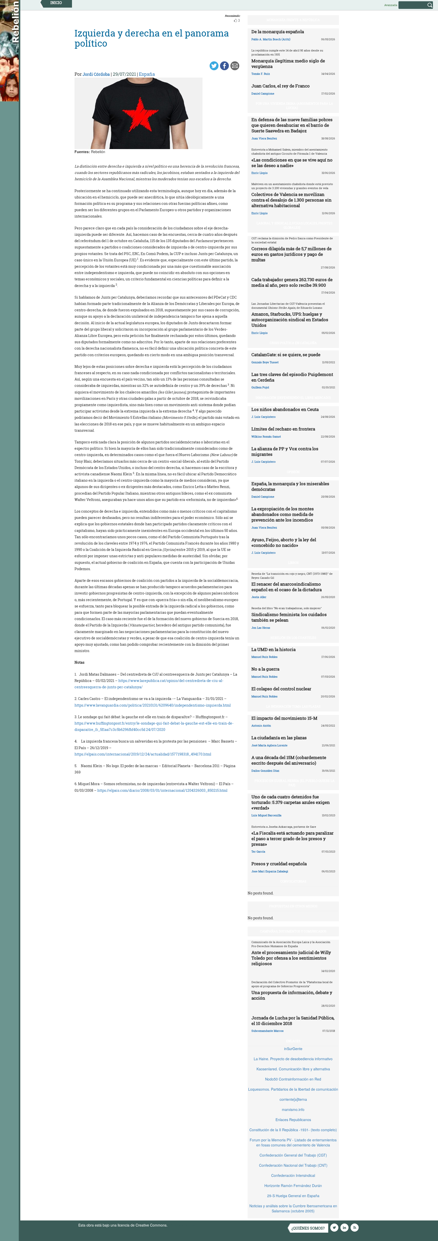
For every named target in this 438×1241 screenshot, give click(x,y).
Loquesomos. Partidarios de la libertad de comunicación (293, 1089)
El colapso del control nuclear (281, 689)
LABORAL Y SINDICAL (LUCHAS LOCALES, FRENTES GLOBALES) (294, 225)
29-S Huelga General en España (293, 1195)
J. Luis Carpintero (263, 417)
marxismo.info (293, 1109)
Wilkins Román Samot (266, 436)
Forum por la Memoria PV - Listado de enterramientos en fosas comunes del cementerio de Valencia (293, 1142)
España (147, 74)
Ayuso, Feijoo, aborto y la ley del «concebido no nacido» (283, 542)
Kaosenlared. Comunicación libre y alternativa (293, 1068)
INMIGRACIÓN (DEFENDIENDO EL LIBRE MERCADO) (293, 397)
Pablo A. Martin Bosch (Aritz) (270, 39)
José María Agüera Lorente (269, 745)
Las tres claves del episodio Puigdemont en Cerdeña (292, 377)
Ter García (258, 851)
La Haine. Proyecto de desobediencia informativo (293, 1058)
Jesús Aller (258, 597)
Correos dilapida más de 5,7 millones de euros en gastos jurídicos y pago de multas (291, 254)
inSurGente (293, 1048)
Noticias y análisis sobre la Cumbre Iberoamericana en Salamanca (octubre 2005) (293, 1208)
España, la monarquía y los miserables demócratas (290, 486)
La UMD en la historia (273, 649)
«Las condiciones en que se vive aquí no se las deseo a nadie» (292, 162)
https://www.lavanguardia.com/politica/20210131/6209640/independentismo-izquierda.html (153, 705)
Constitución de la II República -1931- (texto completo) (293, 1129)
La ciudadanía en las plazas (279, 738)
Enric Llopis (259, 173)
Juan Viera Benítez (264, 138)
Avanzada (390, 5)
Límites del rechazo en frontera (283, 429)
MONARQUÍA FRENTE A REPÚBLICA (293, 20)
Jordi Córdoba (96, 74)
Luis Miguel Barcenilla (266, 815)
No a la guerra (265, 669)
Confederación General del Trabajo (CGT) (293, 1155)
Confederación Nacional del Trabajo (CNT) (293, 1165)
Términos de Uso (182, 1225)
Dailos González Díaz (265, 770)
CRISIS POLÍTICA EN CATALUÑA (293, 343)
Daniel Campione (262, 93)
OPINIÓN (293, 472)
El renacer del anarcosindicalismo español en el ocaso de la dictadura (286, 586)
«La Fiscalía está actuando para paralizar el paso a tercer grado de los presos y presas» (292, 838)
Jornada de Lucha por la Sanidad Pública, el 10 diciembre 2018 (292, 1020)
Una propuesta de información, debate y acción (291, 995)
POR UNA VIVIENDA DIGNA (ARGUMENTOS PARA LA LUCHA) (294, 105)
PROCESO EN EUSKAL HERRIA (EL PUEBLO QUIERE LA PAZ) (294, 783)
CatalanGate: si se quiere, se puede (285, 354)
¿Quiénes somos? (308, 1228)
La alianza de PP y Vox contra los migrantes (284, 451)
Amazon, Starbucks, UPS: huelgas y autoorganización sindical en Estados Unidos (289, 319)
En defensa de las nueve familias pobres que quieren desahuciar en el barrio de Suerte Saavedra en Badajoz (292, 125)
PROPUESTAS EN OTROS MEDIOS (293, 906)
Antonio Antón (261, 725)
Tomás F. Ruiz (260, 74)
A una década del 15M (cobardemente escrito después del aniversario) (288, 760)
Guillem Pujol (260, 387)
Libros (293, 563)
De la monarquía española (277, 31)
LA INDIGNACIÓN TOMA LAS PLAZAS (293, 706)
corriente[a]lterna (293, 1099)
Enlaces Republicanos (293, 1119)
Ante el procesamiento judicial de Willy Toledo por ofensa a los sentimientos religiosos (291, 957)
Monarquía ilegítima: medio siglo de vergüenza (288, 63)
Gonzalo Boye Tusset (265, 362)
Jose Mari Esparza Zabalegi (269, 871)
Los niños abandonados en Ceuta (285, 409)
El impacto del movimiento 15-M (284, 718)
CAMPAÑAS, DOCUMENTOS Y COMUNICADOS (293, 931)
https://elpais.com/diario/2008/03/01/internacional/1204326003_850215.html (162, 790)
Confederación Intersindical (293, 1175)
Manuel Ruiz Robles (264, 657)
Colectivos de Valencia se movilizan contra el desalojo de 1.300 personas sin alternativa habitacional (291, 199)
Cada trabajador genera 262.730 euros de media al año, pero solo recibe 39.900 (292, 282)
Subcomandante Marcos (267, 1031)
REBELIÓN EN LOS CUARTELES (293, 638)
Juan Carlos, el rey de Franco (280, 86)
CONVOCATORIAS (293, 881)
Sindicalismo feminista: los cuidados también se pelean (289, 617)
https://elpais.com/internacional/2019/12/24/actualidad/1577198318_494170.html (143, 754)
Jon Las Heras (260, 628)
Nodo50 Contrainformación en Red (293, 1079)
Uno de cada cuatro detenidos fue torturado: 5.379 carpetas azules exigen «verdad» (290, 802)
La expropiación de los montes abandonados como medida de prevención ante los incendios (282, 514)
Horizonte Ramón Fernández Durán (293, 1185)
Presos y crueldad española (279, 864)
